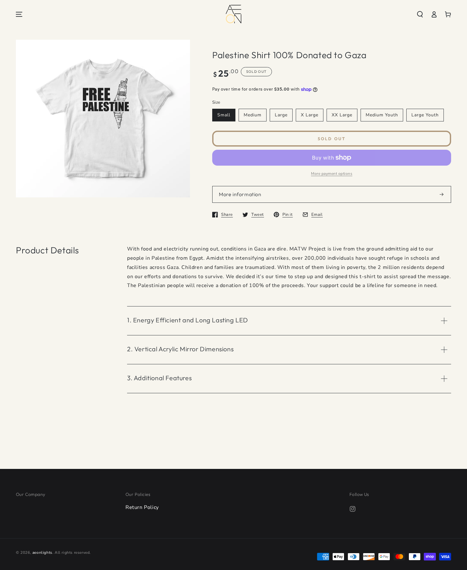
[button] (420, 14)
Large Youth (425, 115)
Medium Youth (382, 115)
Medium (252, 115)
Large (281, 115)
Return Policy (142, 507)
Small (223, 115)
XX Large (342, 115)
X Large (309, 115)
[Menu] (19, 14)
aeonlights (42, 552)
